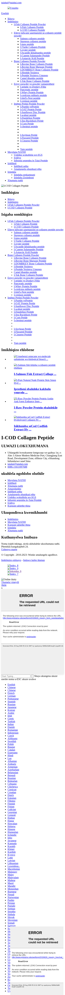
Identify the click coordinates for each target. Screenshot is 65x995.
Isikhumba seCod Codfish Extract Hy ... (30, 427)
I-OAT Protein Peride (30, 109)
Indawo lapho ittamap (34, 560)
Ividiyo (17, 157)
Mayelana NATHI (17, 152)
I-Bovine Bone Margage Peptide (36, 67)
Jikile (3, 585)
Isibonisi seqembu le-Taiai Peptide (31, 160)
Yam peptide (26, 149)
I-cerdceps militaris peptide (33, 95)
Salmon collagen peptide (32, 38)
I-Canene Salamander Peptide (35, 55)
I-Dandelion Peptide (30, 118)
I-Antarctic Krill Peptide (32, 58)
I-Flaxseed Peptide (29, 138)
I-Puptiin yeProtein (29, 106)
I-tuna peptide (27, 44)
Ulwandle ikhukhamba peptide (35, 52)
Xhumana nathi (15, 180)
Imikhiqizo (13, 21)
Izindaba (12, 172)
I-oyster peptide (28, 50)
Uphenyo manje (9, 549)
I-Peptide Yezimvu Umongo (34, 75)
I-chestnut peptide (29, 126)
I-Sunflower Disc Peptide (32, 112)
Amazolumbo (14, 488)
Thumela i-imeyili (10, 582)
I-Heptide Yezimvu (29, 72)
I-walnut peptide (28, 115)
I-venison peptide (28, 101)
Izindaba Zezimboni (24, 177)
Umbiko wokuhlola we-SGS (28, 155)
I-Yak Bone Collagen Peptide (34, 81)
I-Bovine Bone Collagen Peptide (36, 64)
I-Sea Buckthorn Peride (32, 120)
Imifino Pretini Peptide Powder (29, 103)
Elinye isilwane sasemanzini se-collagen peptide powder (35, 229)
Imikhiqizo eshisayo (11, 560)
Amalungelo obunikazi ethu (27, 169)
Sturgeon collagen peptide (33, 41)
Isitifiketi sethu (21, 166)
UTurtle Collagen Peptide (33, 47)
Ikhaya (11, 18)
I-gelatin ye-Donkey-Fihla (33, 86)
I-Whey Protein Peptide (32, 92)
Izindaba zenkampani (24, 174)
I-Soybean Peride (28, 135)
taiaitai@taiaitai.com (11, 2)
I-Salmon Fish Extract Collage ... (35, 374)
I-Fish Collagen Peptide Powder (30, 24)
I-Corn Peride (27, 123)
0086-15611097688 (17, 466)
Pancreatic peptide (29, 89)
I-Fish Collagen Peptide (32, 27)
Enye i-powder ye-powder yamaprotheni (34, 84)
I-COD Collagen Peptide (32, 30)
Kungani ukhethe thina (19, 505)
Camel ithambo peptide (31, 78)
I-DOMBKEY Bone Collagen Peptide (39, 69)
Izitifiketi (12, 163)
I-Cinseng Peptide (29, 140)
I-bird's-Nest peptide (30, 98)
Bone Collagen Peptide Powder (29, 61)
